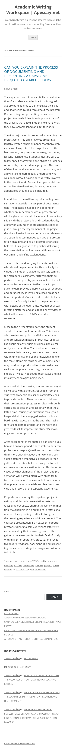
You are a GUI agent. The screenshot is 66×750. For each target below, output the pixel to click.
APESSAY (34, 561)
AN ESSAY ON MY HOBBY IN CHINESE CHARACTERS (31, 638)
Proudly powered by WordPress (19, 743)
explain (18, 565)
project (48, 565)
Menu (33, 37)
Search (7, 591)
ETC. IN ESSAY (11, 613)
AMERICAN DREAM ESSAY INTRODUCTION (26, 617)
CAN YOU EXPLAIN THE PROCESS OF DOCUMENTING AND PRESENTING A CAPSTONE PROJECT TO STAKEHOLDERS (31, 73)
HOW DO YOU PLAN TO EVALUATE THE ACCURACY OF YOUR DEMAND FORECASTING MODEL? (31, 679)
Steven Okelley (12, 658)
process (39, 565)
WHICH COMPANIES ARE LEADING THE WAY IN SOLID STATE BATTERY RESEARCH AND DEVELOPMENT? (31, 696)
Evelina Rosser (38, 569)
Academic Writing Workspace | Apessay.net (33, 9)
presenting (28, 565)
